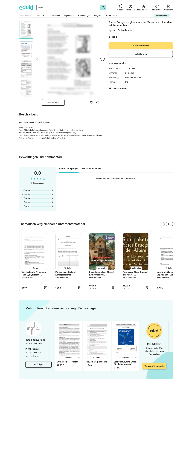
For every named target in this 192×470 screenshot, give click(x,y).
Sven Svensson (28, 277)
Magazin (97, 15)
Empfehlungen (84, 15)
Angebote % (69, 15)
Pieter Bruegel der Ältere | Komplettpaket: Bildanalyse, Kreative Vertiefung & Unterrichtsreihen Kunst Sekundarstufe (101, 273)
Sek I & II (40, 15)
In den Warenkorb (140, 45)
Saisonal (54, 15)
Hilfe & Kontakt (112, 15)
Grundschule (26, 15)
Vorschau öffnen (53, 102)
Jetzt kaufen (141, 54)
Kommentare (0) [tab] (91, 168)
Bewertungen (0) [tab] (68, 168)
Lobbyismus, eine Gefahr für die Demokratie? (125, 363)
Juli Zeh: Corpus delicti (96, 362)
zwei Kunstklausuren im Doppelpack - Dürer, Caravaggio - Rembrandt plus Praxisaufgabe (168, 273)
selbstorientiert (95, 277)
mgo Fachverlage (121, 30)
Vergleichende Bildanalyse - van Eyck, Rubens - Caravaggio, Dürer (34, 273)
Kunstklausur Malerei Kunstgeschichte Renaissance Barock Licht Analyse (67, 273)
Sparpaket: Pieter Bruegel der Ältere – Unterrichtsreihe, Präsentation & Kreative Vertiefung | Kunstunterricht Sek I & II (135, 273)
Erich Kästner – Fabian (67, 362)
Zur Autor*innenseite (154, 366)
